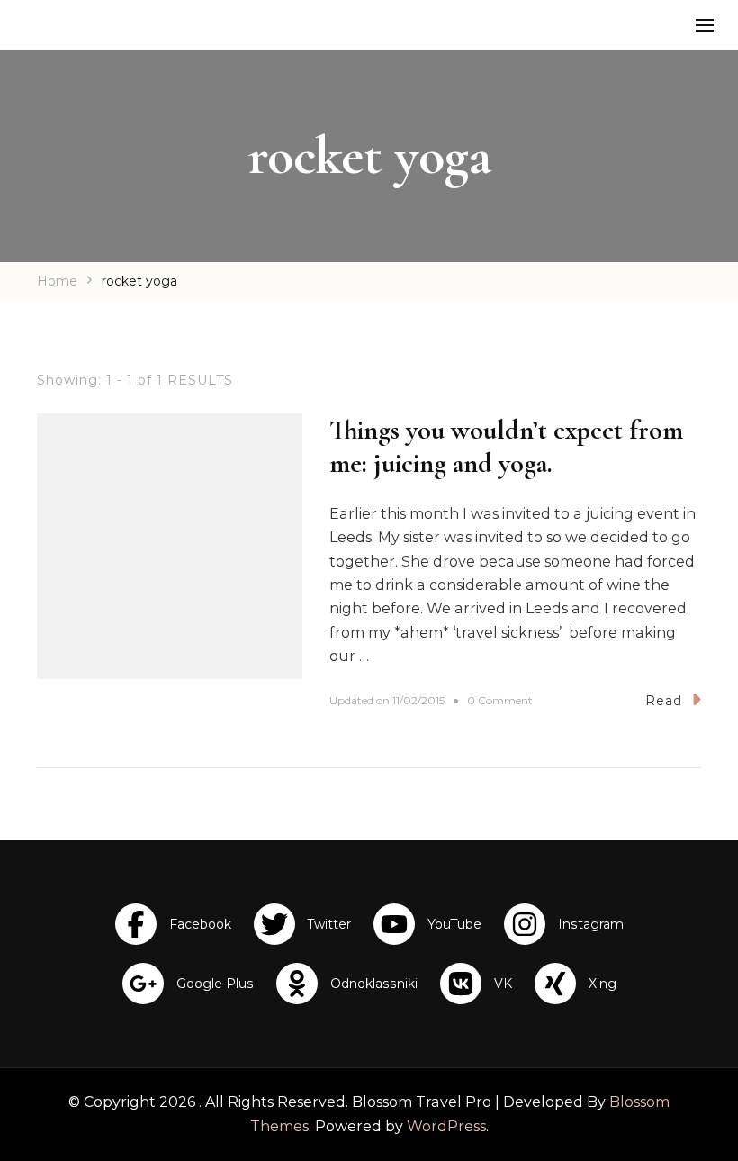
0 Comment (500, 701)
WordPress (446, 1126)
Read (663, 701)
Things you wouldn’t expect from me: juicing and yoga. (506, 447)
